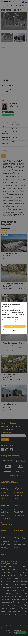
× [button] (24, 304)
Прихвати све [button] (14, 326)
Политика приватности (17, 323)
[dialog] (14, 318)
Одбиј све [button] (14, 330)
